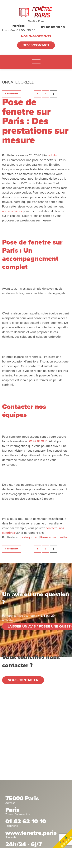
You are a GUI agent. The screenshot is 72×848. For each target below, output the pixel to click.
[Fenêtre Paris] (36, 11)
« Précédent (11, 94)
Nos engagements (36, 36)
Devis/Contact (36, 45)
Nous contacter (23, 680)
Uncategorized (28, 537)
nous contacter (12, 211)
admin (52, 155)
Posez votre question (54, 537)
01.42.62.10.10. (38, 441)
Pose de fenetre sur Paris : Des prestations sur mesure (35, 121)
